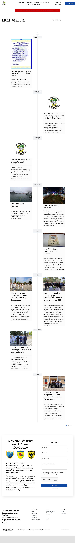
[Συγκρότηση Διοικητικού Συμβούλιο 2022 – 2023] (21, 54)
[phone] (6, 523)
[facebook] (2, 523)
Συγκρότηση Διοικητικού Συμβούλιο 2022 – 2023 (21, 72)
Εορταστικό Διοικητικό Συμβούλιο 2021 (20, 160)
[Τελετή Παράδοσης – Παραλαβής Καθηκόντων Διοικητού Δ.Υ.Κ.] (21, 338)
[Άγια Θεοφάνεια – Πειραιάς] (21, 194)
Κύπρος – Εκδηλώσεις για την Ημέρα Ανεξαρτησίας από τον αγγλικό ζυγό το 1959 (53, 296)
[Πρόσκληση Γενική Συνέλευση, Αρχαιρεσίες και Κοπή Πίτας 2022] (54, 103)
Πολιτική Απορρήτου (54, 488)
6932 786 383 (58, 4)
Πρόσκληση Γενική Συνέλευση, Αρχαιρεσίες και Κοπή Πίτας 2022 (54, 115)
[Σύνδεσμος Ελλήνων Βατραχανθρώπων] (4, 2)
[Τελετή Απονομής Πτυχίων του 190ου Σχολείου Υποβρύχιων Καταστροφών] (21, 284)
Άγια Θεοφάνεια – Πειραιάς (18, 204)
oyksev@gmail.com (65, 529)
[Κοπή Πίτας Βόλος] (54, 195)
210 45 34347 (58, 2)
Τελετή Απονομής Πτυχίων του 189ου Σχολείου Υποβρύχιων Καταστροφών (53, 395)
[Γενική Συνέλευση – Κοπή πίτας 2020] (54, 240)
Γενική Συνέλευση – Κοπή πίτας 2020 (52, 250)
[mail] (4, 523)
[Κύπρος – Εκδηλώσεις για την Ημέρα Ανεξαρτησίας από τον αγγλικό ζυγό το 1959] (54, 284)
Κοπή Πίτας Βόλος (51, 205)
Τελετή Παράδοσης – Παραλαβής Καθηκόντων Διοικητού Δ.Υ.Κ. (21, 349)
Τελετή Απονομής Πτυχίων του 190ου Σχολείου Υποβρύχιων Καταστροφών (20, 296)
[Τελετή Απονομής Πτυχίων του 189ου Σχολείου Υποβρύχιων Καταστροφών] (54, 383)
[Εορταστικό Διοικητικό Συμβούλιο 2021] (21, 149)
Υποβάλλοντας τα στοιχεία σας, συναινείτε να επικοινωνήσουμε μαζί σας (54, 473)
